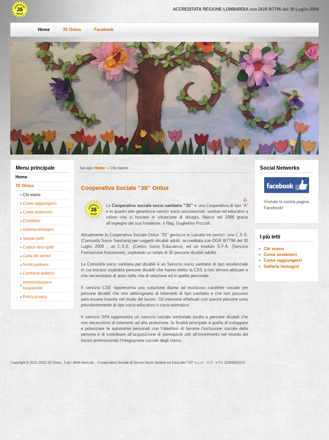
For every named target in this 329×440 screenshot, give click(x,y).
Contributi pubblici (39, 273)
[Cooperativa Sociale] (19, 17)
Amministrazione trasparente (37, 285)
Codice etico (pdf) (38, 247)
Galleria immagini (38, 229)
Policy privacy (35, 297)
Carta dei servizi (37, 256)
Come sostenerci (37, 212)
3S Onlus (72, 29)
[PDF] (245, 200)
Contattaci (31, 221)
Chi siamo (31, 194)
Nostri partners (36, 264)
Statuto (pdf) (33, 238)
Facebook (103, 29)
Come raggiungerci (40, 203)
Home (43, 29)
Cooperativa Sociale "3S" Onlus (125, 188)
